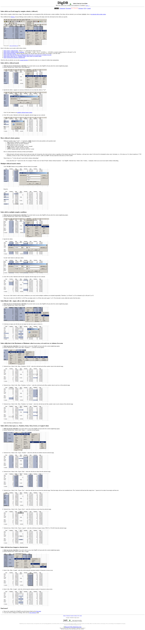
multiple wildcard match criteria (24, 112)
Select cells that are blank (10, 53)
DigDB (63, 3)
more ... (87, 5)
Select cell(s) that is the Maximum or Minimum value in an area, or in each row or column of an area (27, 54)
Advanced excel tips (29, 623)
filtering (13, 16)
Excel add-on (94, 623)
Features (56, 8)
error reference (32, 612)
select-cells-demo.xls (13, 45)
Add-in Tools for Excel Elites (80, 3)
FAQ (85, 8)
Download (68, 8)
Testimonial (62, 8)
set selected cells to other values (98, 14)
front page (38, 611)
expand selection (24, 60)
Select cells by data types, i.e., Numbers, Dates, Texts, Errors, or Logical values (22, 56)
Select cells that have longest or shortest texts (14, 57)
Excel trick (66, 624)
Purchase (81, 8)
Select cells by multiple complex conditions (14, 52)
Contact (89, 8)
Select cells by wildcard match (11, 50)
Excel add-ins (54, 623)
